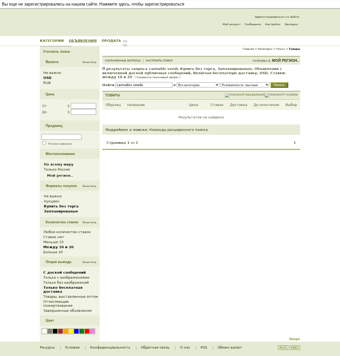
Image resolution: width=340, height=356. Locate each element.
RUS (283, 348)
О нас (185, 347)
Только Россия (57, 169)
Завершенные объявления (67, 311)
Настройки (272, 24)
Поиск (280, 48)
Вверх (294, 339)
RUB (47, 83)
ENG (295, 348)
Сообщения (253, 24)
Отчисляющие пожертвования (58, 304)
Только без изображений (66, 282)
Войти (295, 16)
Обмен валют (230, 347)
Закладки (291, 24)
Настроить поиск (159, 60)
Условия (72, 347)
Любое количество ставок (67, 232)
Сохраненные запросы (123, 60)
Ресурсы (47, 347)
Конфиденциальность (110, 347)
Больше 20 (53, 252)
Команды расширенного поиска (179, 130)
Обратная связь (155, 347)
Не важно (52, 73)
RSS (204, 347)
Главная (248, 48)
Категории (52, 40)
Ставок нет (53, 237)
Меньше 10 (53, 242)
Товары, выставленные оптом (70, 297)
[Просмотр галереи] (281, 94)
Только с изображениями (66, 277)
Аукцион (52, 201)
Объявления (83, 40)
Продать (111, 40)
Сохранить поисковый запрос (157, 77)
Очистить (89, 62)
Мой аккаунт (232, 24)
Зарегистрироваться (269, 16)
